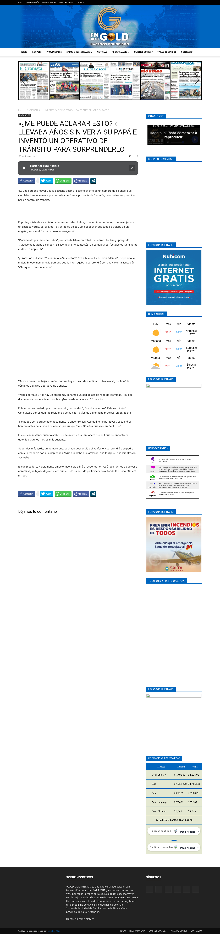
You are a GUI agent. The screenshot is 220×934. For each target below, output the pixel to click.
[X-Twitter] (193, 2)
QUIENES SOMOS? (49, 2)
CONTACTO (80, 2)
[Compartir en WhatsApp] (63, 180)
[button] (197, 80)
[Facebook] (170, 2)
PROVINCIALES (54, 51)
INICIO (20, 2)
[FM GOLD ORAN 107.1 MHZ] (110, 26)
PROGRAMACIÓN (32, 2)
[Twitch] (187, 2)
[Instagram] (176, 2)
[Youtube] (199, 2)
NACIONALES (33, 110)
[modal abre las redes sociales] (93, 180)
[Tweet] (46, 180)
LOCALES (37, 51)
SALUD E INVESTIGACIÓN (79, 51)
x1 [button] (132, 168)
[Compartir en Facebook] (26, 180)
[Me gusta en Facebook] (81, 180)
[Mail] (182, 2)
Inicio (20, 110)
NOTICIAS (102, 51)
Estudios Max (53, 930)
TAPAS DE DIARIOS (66, 2)
